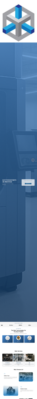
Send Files (28, 183)
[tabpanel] (7, 340)
